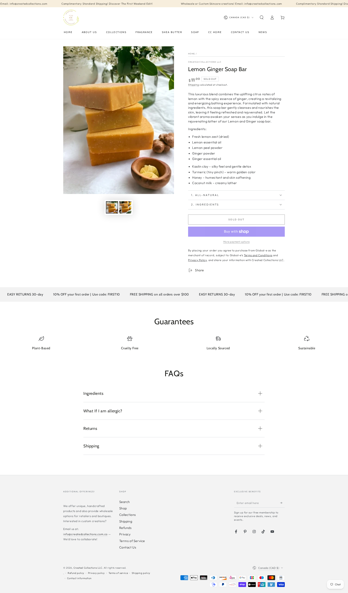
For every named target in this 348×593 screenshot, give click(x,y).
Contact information (79, 578)
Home (191, 53)
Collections (127, 515)
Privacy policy (96, 572)
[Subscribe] (282, 503)
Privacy (125, 534)
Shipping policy (141, 572)
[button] (261, 17)
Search (124, 502)
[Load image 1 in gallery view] (112, 207)
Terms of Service (132, 541)
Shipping (193, 84)
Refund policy (76, 572)
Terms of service (118, 572)
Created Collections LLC (204, 62)
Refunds (125, 528)
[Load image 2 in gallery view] (125, 207)
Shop (123, 508)
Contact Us (127, 547)
